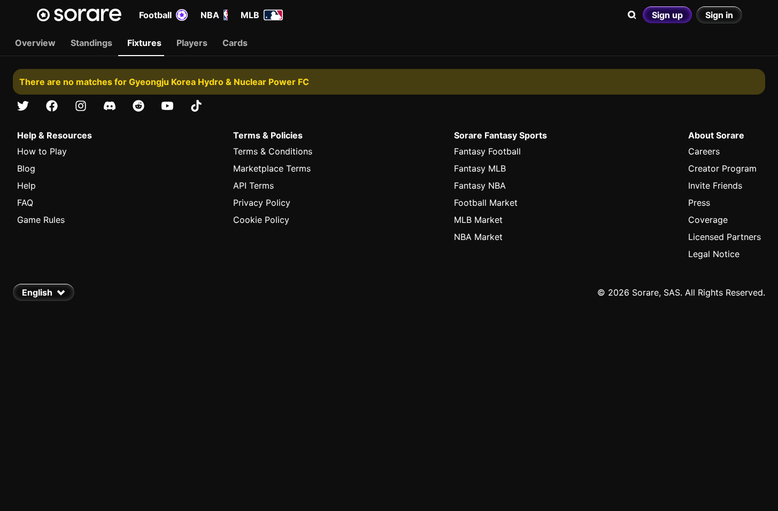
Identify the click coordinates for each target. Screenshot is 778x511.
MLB (250, 15)
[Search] (632, 15)
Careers (704, 151)
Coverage (708, 219)
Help (26, 185)
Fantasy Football (487, 151)
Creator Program (722, 168)
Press (699, 202)
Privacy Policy (261, 202)
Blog (26, 168)
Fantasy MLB (480, 168)
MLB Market (478, 219)
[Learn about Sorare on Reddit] (138, 106)
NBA (210, 15)
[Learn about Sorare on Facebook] (52, 106)
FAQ (25, 202)
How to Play (42, 151)
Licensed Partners (724, 236)
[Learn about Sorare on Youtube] (167, 106)
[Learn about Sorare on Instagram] (81, 106)
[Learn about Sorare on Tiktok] (196, 106)
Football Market (486, 202)
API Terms (253, 185)
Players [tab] (191, 42)
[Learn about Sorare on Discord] (109, 106)
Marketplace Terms (272, 168)
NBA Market (478, 236)
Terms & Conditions (272, 151)
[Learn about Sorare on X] (23, 106)
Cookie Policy (261, 219)
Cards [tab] (235, 42)
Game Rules (41, 219)
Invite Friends (715, 185)
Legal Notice (714, 254)
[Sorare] (79, 15)
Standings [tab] (91, 42)
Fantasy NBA (480, 185)
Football (155, 15)
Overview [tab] (35, 42)
